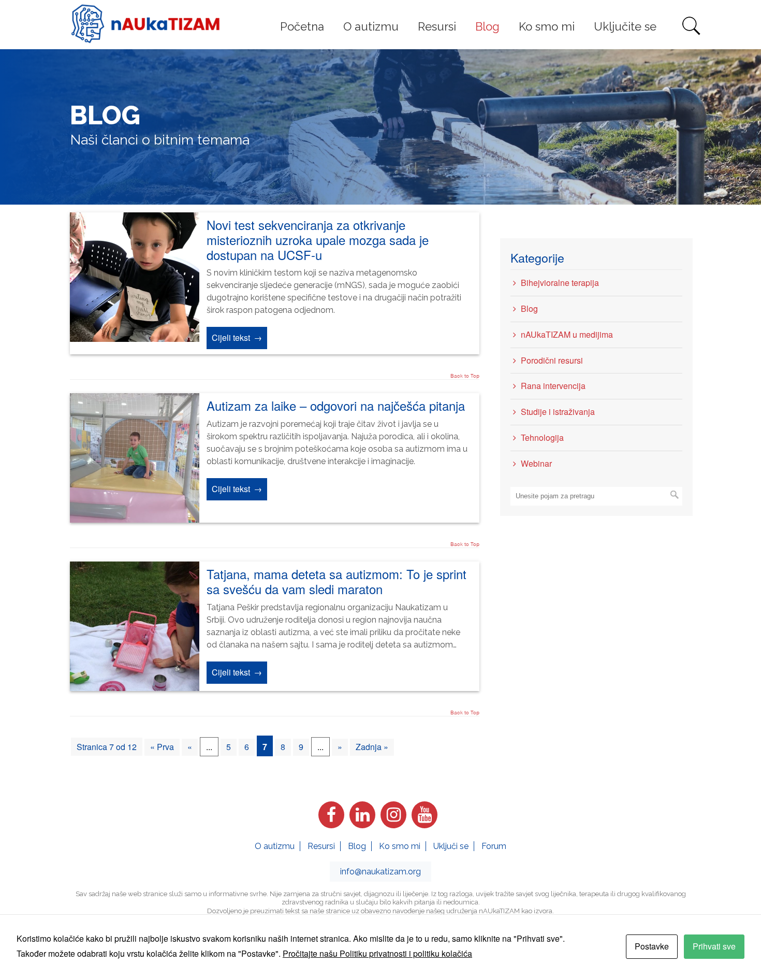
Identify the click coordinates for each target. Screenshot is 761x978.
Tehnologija (542, 437)
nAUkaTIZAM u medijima (567, 334)
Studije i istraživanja (558, 412)
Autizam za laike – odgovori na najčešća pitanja (336, 405)
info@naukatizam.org (380, 871)
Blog (529, 308)
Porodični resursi (552, 360)
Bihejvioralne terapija (560, 283)
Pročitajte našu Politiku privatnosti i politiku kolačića (377, 953)
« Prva (162, 747)
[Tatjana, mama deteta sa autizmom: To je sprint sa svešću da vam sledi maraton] (134, 688)
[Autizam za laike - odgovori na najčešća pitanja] (134, 519)
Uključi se (451, 846)
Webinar (536, 463)
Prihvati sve (714, 946)
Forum (493, 846)
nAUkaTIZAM (145, 24)
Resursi (321, 846)
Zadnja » (372, 747)
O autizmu (275, 846)
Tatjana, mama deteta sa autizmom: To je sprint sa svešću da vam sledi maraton (336, 581)
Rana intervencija (553, 386)
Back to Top (464, 375)
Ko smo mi (399, 846)
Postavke (652, 946)
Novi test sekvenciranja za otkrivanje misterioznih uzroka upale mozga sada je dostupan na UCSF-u (318, 239)
